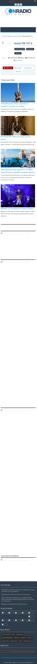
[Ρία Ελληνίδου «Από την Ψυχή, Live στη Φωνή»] (18, 125)
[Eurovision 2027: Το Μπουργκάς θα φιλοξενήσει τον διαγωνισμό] (4, 621)
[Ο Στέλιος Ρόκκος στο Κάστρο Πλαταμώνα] (11, 620)
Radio (9, 36)
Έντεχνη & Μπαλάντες (7, 637)
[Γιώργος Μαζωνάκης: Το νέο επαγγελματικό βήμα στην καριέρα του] (18, 621)
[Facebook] (16, 4)
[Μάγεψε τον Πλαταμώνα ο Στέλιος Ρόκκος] (18, 195)
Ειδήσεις (29, 637)
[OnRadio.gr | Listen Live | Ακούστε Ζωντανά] (18, 13)
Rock (13, 634)
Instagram (29, 68)
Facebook (19, 68)
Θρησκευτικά (14, 641)
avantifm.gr (19, 60)
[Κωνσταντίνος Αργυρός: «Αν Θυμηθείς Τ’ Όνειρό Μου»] (31, 613)
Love (5, 58)
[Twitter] (18, 4)
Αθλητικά (17, 637)
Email (19, 71)
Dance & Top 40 (17, 36)
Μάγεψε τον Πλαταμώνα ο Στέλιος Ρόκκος (17, 209)
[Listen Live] (6, 43)
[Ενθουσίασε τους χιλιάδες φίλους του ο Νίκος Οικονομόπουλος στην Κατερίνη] (31, 621)
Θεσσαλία (30, 49)
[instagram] (21, 4)
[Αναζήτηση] (35, 1)
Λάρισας (18, 53)
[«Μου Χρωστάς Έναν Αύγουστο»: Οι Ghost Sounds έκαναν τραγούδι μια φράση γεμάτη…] (18, 158)
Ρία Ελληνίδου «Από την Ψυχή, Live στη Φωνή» (15, 594)
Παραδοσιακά (27, 641)
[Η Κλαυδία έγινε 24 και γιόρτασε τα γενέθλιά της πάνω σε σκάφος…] (18, 92)
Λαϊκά (20, 641)
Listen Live (8, 68)
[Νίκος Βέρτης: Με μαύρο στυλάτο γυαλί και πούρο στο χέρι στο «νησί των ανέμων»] (24, 621)
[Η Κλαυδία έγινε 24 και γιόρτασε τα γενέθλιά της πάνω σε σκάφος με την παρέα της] (4, 613)
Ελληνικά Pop (5, 641)
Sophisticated (19, 634)
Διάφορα (23, 637)
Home (5, 36)
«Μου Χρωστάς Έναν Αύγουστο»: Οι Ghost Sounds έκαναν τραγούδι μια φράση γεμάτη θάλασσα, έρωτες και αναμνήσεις (17, 599)
